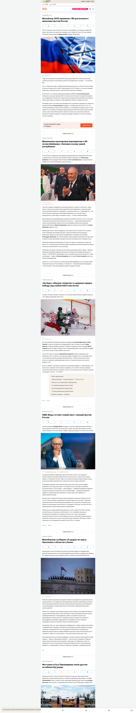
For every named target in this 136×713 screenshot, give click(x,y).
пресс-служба (47, 204)
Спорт (43, 400)
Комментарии (68, 133)
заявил (56, 159)
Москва (51, 4)
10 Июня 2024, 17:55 (46, 15)
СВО (43, 650)
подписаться (86, 125)
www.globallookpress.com (64, 471)
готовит (76, 510)
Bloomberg (76, 34)
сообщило (83, 553)
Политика (44, 525)
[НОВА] (79, 9)
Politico (66, 430)
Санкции (50, 525)
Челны (43, 4)
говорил (65, 105)
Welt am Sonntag (73, 430)
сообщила (65, 637)
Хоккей (48, 400)
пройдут (52, 252)
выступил (77, 680)
